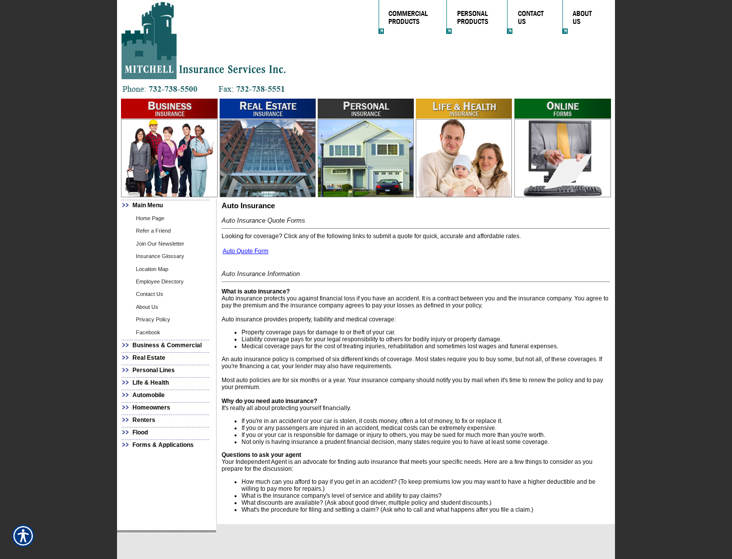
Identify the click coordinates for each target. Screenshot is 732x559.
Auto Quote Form (245, 251)
